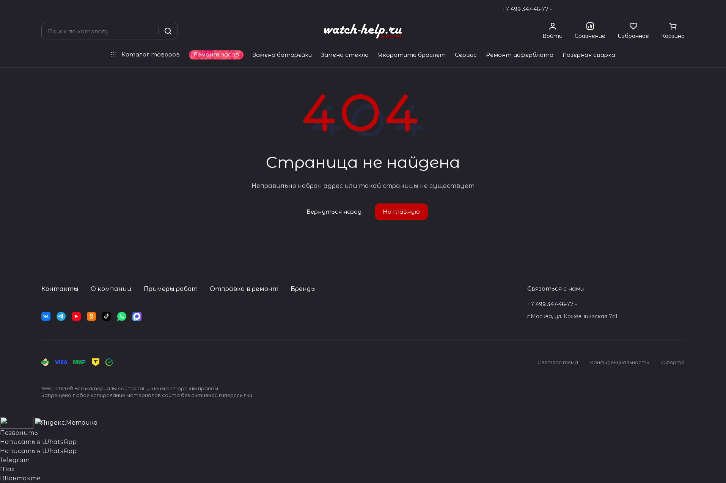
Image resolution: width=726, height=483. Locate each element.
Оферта (673, 362)
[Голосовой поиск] (150, 31)
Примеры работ (171, 288)
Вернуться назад (333, 211)
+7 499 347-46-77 (525, 9)
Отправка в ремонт (244, 288)
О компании (111, 288)
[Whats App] (121, 316)
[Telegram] (61, 316)
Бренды (303, 288)
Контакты (60, 288)
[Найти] (168, 31)
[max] (136, 316)
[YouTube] (76, 316)
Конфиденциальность (619, 362)
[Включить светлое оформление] (682, 9)
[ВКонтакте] (45, 316)
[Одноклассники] (91, 316)
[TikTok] (106, 316)
